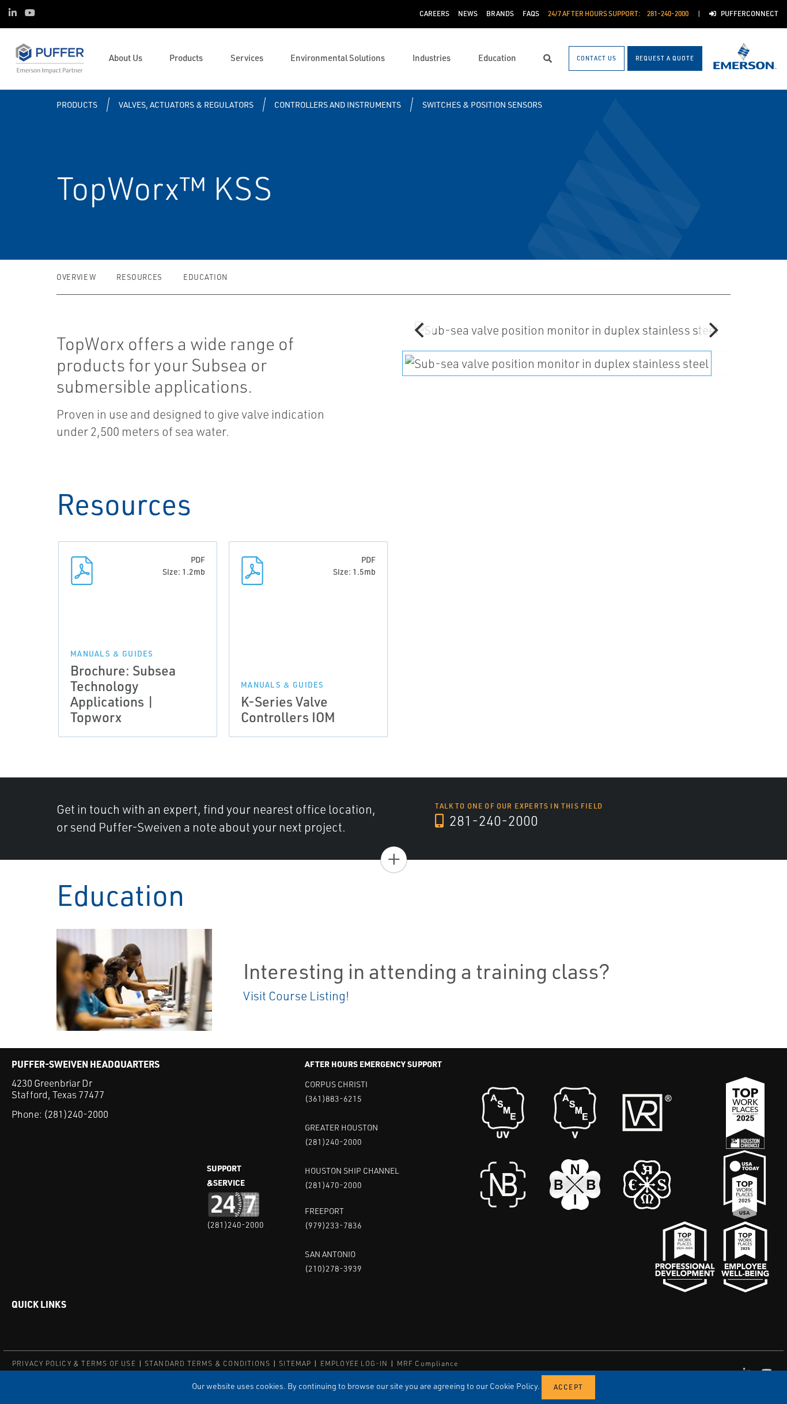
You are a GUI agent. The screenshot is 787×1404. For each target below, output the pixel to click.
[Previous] (420, 330)
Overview (76, 277)
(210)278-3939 (333, 1268)
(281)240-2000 (76, 1114)
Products (76, 104)
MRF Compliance (428, 1363)
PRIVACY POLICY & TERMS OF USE (74, 1363)
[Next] (712, 330)
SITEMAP (295, 1363)
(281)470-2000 (333, 1185)
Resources (139, 277)
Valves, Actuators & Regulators (186, 104)
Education (205, 277)
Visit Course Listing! (296, 995)
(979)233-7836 (333, 1225)
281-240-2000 (492, 820)
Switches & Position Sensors (482, 104)
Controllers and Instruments (337, 104)
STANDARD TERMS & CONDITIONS (207, 1363)
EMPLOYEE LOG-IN (354, 1363)
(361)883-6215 (333, 1098)
